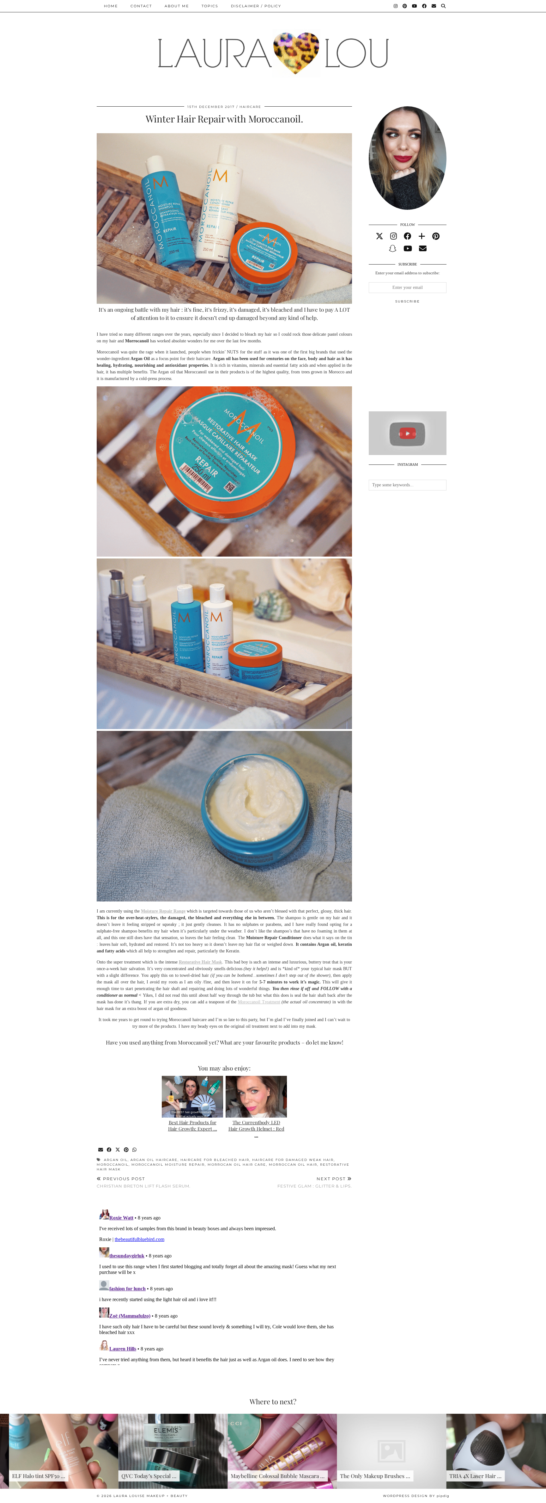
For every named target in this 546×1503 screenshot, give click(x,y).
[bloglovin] (421, 236)
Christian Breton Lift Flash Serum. (144, 1182)
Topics (210, 6)
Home (111, 6)
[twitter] (379, 236)
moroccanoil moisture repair (168, 1165)
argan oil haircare (154, 1160)
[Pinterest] (405, 6)
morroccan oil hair (293, 1165)
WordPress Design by (416, 1496)
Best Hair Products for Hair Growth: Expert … (192, 1125)
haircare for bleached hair (214, 1160)
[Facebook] (424, 6)
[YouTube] (415, 6)
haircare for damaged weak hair (293, 1160)
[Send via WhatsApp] (135, 1150)
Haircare (250, 107)
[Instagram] (396, 6)
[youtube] (407, 249)
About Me (177, 6)
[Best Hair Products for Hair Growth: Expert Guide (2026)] (192, 1097)
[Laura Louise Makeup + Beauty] (273, 48)
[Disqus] (224, 1286)
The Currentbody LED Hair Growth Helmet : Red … (256, 1128)
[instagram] (393, 236)
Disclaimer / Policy (256, 6)
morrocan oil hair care (237, 1165)
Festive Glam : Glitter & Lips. (314, 1182)
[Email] (434, 6)
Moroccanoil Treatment (259, 1002)
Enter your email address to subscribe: (407, 273)
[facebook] (407, 236)
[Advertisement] (416, 360)
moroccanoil (113, 1165)
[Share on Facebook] (109, 1150)
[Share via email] (101, 1150)
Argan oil (116, 1160)
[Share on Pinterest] (126, 1150)
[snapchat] (393, 249)
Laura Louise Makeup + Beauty (150, 1496)
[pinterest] (436, 236)
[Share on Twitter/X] (118, 1150)
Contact (141, 6)
